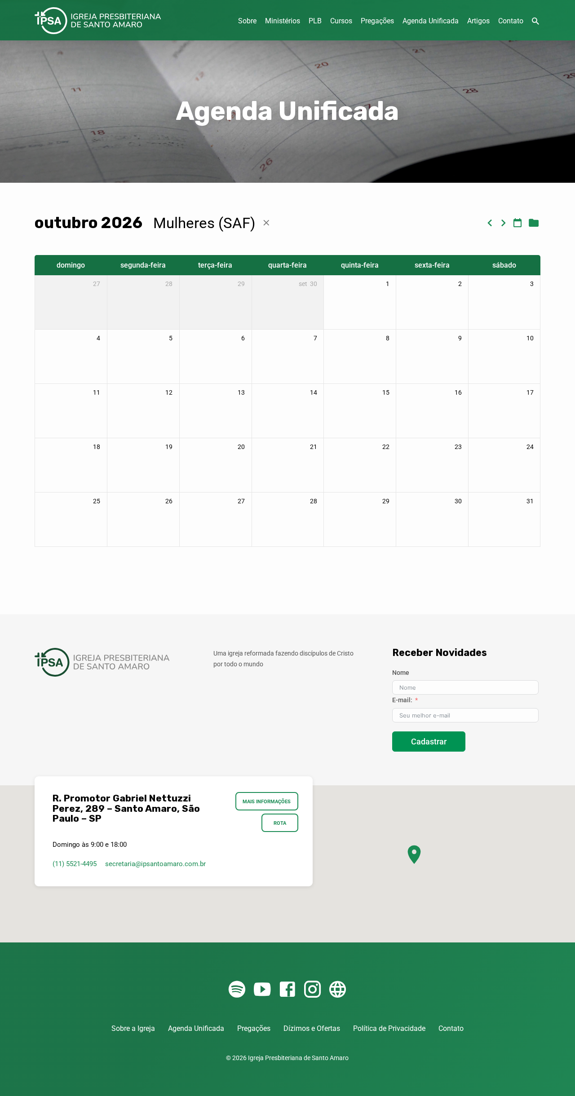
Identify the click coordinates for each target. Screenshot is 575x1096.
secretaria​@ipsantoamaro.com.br (155, 864)
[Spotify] (237, 990)
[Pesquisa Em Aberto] (535, 21)
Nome (400, 672)
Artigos (478, 21)
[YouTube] (262, 990)
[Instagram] (312, 990)
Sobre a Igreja (133, 1028)
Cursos (341, 21)
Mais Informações (267, 801)
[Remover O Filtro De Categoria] (266, 223)
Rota (280, 823)
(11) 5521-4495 (75, 864)
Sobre (247, 21)
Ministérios (282, 21)
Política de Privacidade (389, 1028)
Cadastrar (429, 741)
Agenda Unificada (430, 21)
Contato (510, 21)
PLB (315, 21)
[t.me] (337, 990)
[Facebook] (287, 990)
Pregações (377, 21)
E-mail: (402, 700)
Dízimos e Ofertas (311, 1028)
